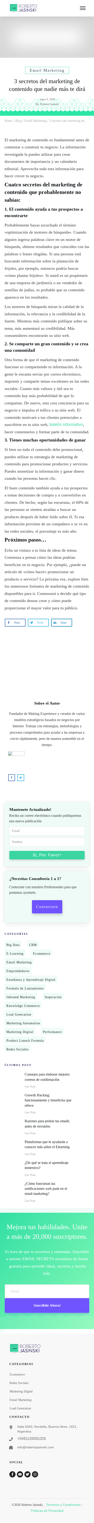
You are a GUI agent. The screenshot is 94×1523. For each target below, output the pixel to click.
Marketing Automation (23, 1023)
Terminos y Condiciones (63, 1505)
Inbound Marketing (20, 997)
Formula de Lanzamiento (25, 988)
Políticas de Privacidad (47, 1510)
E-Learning (15, 953)
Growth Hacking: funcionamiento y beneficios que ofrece (48, 1100)
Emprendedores (17, 971)
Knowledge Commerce (23, 1006)
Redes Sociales (17, 1049)
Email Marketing (19, 962)
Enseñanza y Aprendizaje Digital (30, 979)
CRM (33, 945)
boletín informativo (66, 424)
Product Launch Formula (25, 1040)
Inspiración (53, 997)
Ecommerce (41, 953)
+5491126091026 (31, 1439)
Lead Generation (18, 1014)
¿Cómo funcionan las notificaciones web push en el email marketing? (46, 1189)
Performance (52, 1032)
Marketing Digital (19, 1032)
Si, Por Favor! (47, 855)
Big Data (13, 945)
